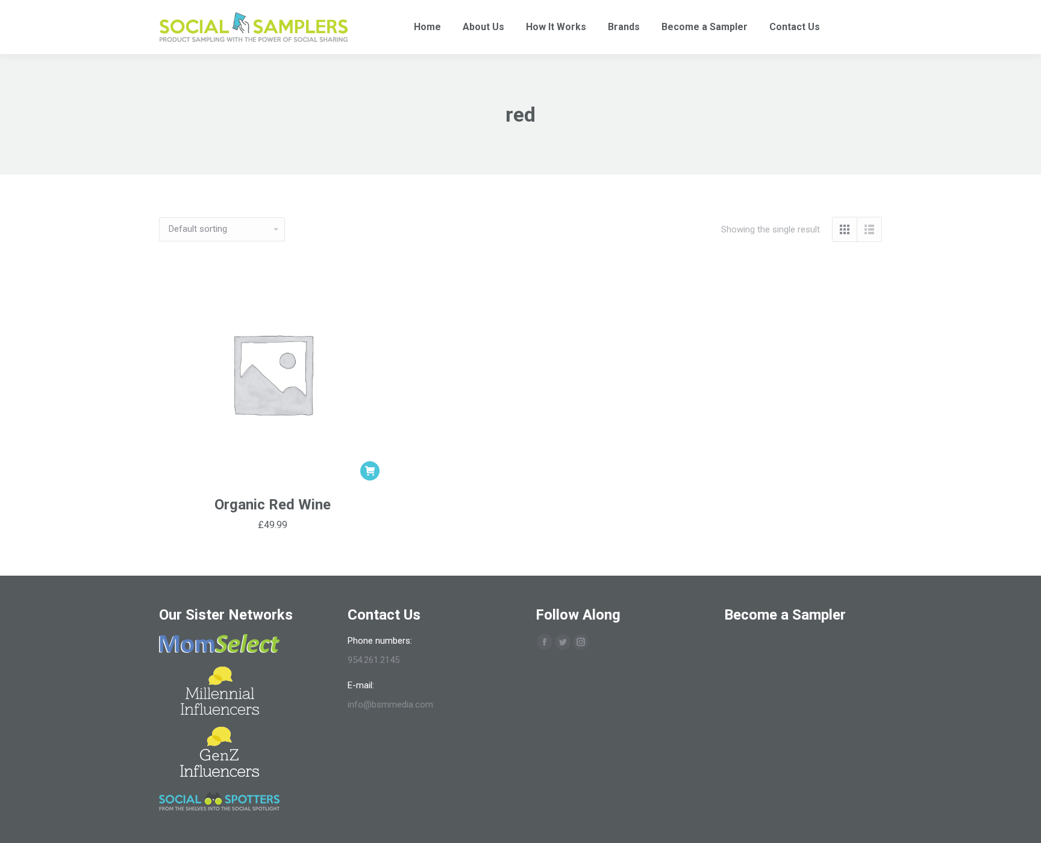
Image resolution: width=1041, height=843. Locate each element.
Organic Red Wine (272, 504)
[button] (370, 471)
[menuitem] (427, 27)
